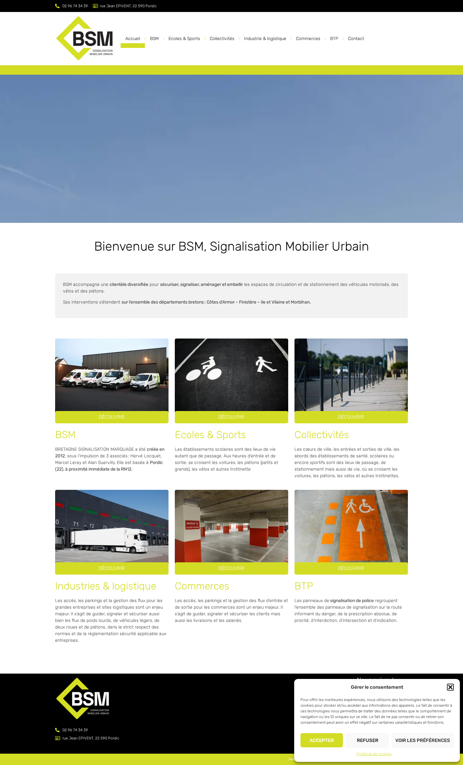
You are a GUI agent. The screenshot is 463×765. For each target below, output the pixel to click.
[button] (450, 687)
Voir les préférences (422, 740)
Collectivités (222, 38)
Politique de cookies (374, 754)
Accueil (132, 38)
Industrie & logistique (265, 38)
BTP (334, 38)
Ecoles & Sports (184, 38)
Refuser (367, 740)
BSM (154, 38)
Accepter (322, 740)
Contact (356, 38)
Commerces (308, 38)
